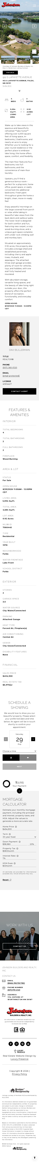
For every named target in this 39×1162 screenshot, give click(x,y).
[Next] (33, 739)
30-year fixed (9, 837)
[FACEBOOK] (11, 1044)
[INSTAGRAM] (16, 1044)
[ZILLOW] (28, 1044)
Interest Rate (9, 856)
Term (5, 834)
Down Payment (10, 842)
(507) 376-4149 (14, 990)
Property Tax (9, 848)
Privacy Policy (19, 1074)
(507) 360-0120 (10, 368)
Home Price (8, 827)
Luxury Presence (19, 1059)
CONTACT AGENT (19, 391)
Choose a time (9, 751)
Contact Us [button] (19, 946)
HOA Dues (8, 863)
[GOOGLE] (22, 1044)
